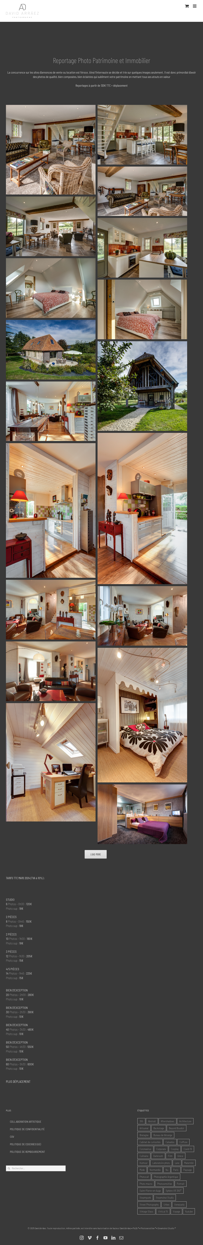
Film (170, 1156)
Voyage (176, 1211)
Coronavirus (145, 1149)
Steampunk (145, 1197)
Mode (142, 1169)
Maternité (188, 1162)
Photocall (144, 1176)
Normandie (155, 1169)
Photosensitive (164, 1183)
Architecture (185, 1121)
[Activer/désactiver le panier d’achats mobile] (187, 6)
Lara (177, 1162)
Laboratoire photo (161, 1162)
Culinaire (144, 1156)
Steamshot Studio (165, 1197)
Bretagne (144, 1135)
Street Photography (149, 1204)
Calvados (170, 1142)
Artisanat (144, 1128)
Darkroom (158, 1156)
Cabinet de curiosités (150, 1142)
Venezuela (179, 1204)
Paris (175, 1169)
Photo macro (146, 1183)
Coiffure (183, 1142)
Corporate (161, 1149)
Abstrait (152, 1121)
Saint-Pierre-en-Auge (150, 1190)
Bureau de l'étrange (162, 1135)
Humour (143, 1162)
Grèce (180, 1156)
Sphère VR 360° (173, 1190)
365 (141, 1121)
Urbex (166, 1204)
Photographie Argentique (166, 1176)
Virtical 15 (163, 1211)
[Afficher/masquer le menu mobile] (195, 6)
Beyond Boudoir (176, 1128)
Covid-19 (188, 1149)
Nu (167, 1169)
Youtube (189, 1211)
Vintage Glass (146, 1211)
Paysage (187, 1169)
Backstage (158, 1128)
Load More (95, 854)
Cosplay (175, 1149)
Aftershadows (167, 1121)
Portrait (180, 1183)
